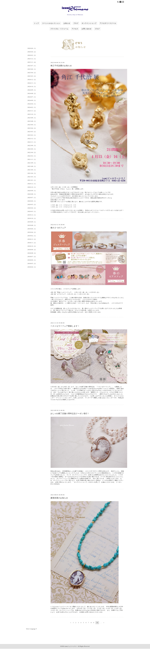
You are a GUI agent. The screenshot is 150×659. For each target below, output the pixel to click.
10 (97, 622)
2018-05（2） (32, 263)
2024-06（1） (32, 100)
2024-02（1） (32, 107)
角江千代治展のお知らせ (61, 66)
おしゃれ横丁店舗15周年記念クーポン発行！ (70, 413)
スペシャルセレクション (51, 23)
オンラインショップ (89, 23)
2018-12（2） (32, 239)
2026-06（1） (32, 48)
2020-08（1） (32, 194)
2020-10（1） (32, 187)
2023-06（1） (32, 124)
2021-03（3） (32, 177)
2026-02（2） (32, 55)
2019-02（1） (32, 236)
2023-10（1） (32, 114)
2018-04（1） (32, 267)
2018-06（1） (32, 260)
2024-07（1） (32, 97)
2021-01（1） (32, 180)
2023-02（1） (32, 135)
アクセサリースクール (108, 23)
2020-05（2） (32, 204)
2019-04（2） (32, 232)
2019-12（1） (32, 215)
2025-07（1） (32, 65)
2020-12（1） (32, 183)
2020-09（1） (32, 190)
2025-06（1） (32, 69)
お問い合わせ (86, 29)
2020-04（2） (32, 208)
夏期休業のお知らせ (59, 498)
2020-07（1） (32, 197)
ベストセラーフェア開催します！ (65, 326)
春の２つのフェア (58, 228)
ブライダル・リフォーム (59, 29)
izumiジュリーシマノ (70, 646)
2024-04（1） (32, 104)
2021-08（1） (32, 166)
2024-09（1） (32, 90)
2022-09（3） (32, 145)
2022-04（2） (32, 152)
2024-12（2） (32, 79)
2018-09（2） (32, 249)
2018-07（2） (32, 256)
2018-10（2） (32, 246)
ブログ (75, 23)
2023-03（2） (32, 131)
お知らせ (67, 23)
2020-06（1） (32, 201)
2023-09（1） (32, 118)
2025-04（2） (32, 72)
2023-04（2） (32, 128)
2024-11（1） (32, 83)
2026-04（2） (32, 52)
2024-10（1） (32, 86)
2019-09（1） (32, 222)
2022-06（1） (32, 149)
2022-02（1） (32, 156)
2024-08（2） (32, 93)
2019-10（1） (32, 218)
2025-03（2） (32, 76)
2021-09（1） (32, 163)
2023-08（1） (32, 121)
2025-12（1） (32, 59)
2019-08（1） (32, 225)
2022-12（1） (32, 138)
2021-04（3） (32, 173)
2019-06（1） (32, 229)
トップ (36, 23)
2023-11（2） (32, 111)
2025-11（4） (32, 62)
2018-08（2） (32, 253)
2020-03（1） (32, 211)
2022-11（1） (32, 142)
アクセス (75, 29)
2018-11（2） (32, 242)
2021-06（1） (32, 170)
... (101, 622)
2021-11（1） (32, 159)
